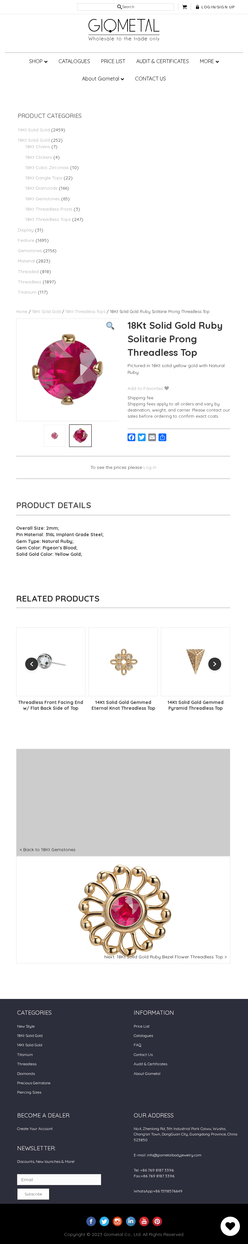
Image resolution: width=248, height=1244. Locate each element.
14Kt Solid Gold (34, 130)
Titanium (27, 292)
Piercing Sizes (29, 1092)
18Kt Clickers (38, 157)
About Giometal (100, 78)
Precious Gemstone (33, 1082)
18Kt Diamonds (41, 188)
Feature (26, 240)
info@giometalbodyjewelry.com (174, 1155)
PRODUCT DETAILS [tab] (53, 505)
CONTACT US (150, 78)
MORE (207, 61)
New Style (26, 1026)
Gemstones (30, 250)
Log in (149, 467)
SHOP (36, 61)
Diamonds (26, 1073)
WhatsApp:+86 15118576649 (158, 1191)
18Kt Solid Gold (34, 140)
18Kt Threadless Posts (48, 209)
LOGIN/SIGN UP (218, 7)
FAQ (137, 1044)
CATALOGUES (74, 61)
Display (26, 230)
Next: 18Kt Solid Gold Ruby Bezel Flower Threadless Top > (165, 957)
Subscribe (33, 1194)
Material (26, 261)
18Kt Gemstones (42, 199)
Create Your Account (35, 1128)
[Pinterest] (157, 1221)
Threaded (28, 271)
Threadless (29, 282)
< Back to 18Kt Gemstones (48, 849)
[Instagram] (117, 1221)
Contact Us (143, 1054)
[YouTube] (144, 1221)
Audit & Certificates (150, 1063)
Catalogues (143, 1035)
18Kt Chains (37, 146)
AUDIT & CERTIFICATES (162, 61)
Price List (142, 1026)
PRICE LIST (113, 61)
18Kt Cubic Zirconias (47, 167)
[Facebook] (91, 1221)
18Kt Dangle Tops (43, 178)
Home (21, 311)
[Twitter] (104, 1221)
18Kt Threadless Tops (48, 219)
